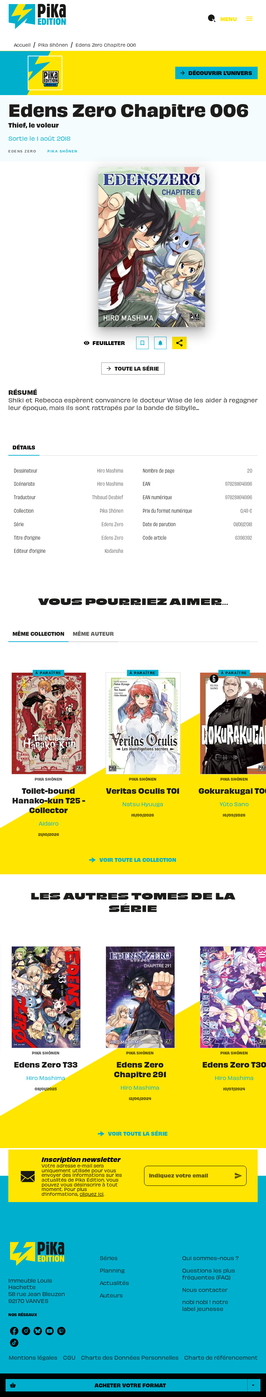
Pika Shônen (53, 45)
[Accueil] (37, 16)
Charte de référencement (221, 1357)
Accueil (22, 45)
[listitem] (14, 1331)
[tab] (23, 447)
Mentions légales (33, 1357)
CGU (69, 1357)
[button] (216, 73)
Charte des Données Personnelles (130, 1357)
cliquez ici (92, 1194)
